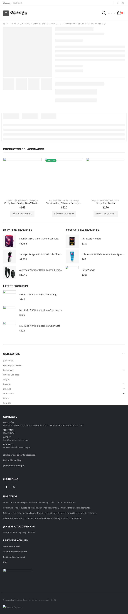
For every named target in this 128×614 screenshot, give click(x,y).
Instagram (14, 487)
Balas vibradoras (22, 200)
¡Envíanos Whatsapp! (13, 465)
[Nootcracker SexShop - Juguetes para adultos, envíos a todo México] (18, 13)
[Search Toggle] (104, 13)
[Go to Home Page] (4, 24)
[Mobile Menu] (6, 13)
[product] (22, 177)
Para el (117, 200)
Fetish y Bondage (11, 374)
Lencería (7, 388)
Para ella (34, 200)
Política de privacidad (14, 556)
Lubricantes (8, 393)
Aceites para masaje (12, 365)
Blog (5, 562)
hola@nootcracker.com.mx (16, 440)
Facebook (6, 487)
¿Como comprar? (11, 546)
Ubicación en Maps (12, 460)
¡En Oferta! (8, 360)
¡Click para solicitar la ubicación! (19, 454)
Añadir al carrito (22, 214)
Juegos (6, 379)
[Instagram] (123, 3)
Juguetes (10, 200)
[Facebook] (118, 3)
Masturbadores (106, 200)
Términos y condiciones (15, 551)
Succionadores (72, 200)
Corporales (8, 370)
